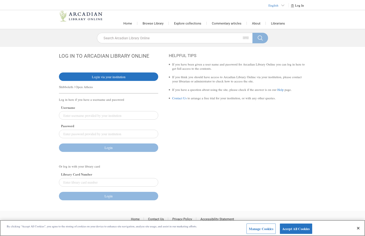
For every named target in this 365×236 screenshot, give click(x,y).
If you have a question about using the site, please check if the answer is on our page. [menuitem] (232, 89)
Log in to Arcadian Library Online (104, 56)
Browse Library (153, 23)
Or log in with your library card (79, 166)
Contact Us (179, 98)
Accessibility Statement (217, 219)
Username (68, 107)
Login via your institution (108, 77)
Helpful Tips (182, 55)
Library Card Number (76, 174)
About (256, 23)
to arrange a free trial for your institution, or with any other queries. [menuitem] (224, 98)
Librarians (278, 23)
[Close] (358, 228)
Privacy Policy (182, 219)
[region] (182, 228)
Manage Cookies (261, 228)
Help (280, 89)
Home (127, 23)
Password (67, 126)
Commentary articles (226, 23)
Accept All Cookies (296, 228)
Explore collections (187, 23)
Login (109, 147)
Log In (299, 5)
